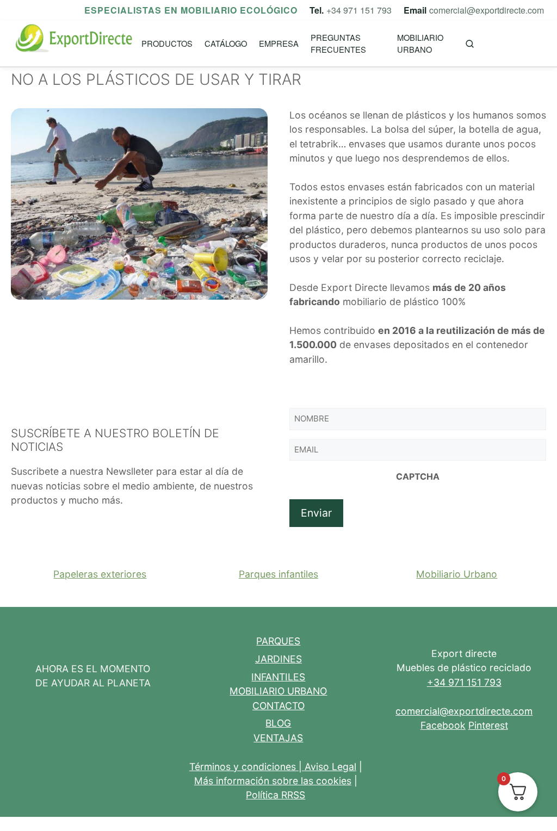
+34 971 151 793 (359, 10)
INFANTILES (278, 677)
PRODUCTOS (167, 43)
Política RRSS (275, 795)
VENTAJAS (278, 737)
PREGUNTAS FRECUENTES (338, 43)
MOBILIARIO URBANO (420, 43)
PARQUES (278, 641)
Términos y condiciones (242, 766)
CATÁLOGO (226, 43)
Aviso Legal (330, 766)
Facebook (443, 725)
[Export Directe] (74, 44)
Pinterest (488, 725)
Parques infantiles (278, 574)
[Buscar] (470, 44)
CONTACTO (278, 705)
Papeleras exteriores (99, 574)
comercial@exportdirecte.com (486, 10)
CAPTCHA (418, 476)
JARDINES (278, 659)
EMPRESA (279, 43)
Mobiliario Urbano (456, 574)
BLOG (278, 723)
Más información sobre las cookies (272, 780)
